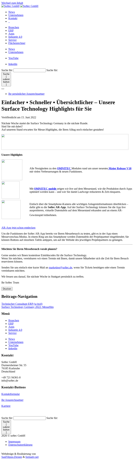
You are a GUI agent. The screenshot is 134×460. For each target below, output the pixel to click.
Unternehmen (15, 15)
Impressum (14, 441)
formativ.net (32, 456)
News (11, 11)
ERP (11, 30)
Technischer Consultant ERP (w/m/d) (21, 303)
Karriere (5, 405)
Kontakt (12, 18)
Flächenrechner (16, 43)
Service (12, 39)
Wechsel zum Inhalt (12, 2)
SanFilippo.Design (11, 456)
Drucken (7, 289)
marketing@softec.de (60, 267)
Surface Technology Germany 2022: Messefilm (27, 307)
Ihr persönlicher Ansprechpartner (26, 93)
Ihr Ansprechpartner (12, 399)
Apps (11, 33)
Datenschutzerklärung (20, 444)
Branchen (13, 27)
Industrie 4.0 (15, 36)
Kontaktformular (10, 394)
